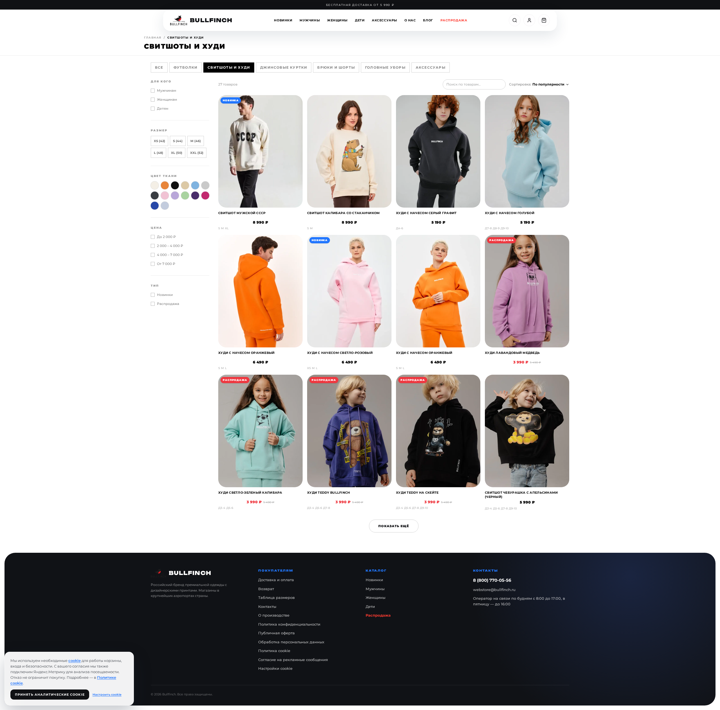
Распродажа (453, 20)
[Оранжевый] (165, 185)
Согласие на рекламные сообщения (293, 659)
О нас (410, 20)
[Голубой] (195, 185)
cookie (74, 660)
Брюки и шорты (336, 67)
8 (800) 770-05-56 (492, 580)
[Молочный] (155, 185)
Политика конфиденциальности (289, 624)
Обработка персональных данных (291, 642)
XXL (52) (196, 153)
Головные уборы (385, 67)
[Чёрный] (205, 185)
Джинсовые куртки (283, 67)
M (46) (195, 141)
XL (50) (176, 153)
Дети (359, 20)
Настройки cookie (275, 668)
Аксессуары (384, 20)
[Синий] (155, 206)
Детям (162, 108)
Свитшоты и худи (229, 67)
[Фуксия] (205, 195)
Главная (152, 37)
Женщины (337, 20)
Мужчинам (166, 90)
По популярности (548, 84)
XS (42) (159, 141)
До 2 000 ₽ (166, 237)
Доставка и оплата (276, 580)
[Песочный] (185, 185)
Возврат (266, 589)
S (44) (178, 141)
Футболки (186, 67)
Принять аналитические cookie (50, 694)
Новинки (283, 20)
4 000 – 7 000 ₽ (170, 255)
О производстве (273, 615)
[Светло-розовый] (165, 195)
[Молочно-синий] (165, 206)
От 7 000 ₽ (166, 264)
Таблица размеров (276, 597)
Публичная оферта (276, 633)
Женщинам (167, 99)
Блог (428, 20)
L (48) (158, 153)
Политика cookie (274, 650)
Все (159, 67)
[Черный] (175, 185)
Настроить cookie (107, 694)
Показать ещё (393, 526)
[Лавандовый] (175, 195)
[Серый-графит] (155, 195)
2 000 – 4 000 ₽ (170, 246)
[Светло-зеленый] (185, 195)
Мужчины (310, 20)
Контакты (267, 606)
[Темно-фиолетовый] (195, 195)
